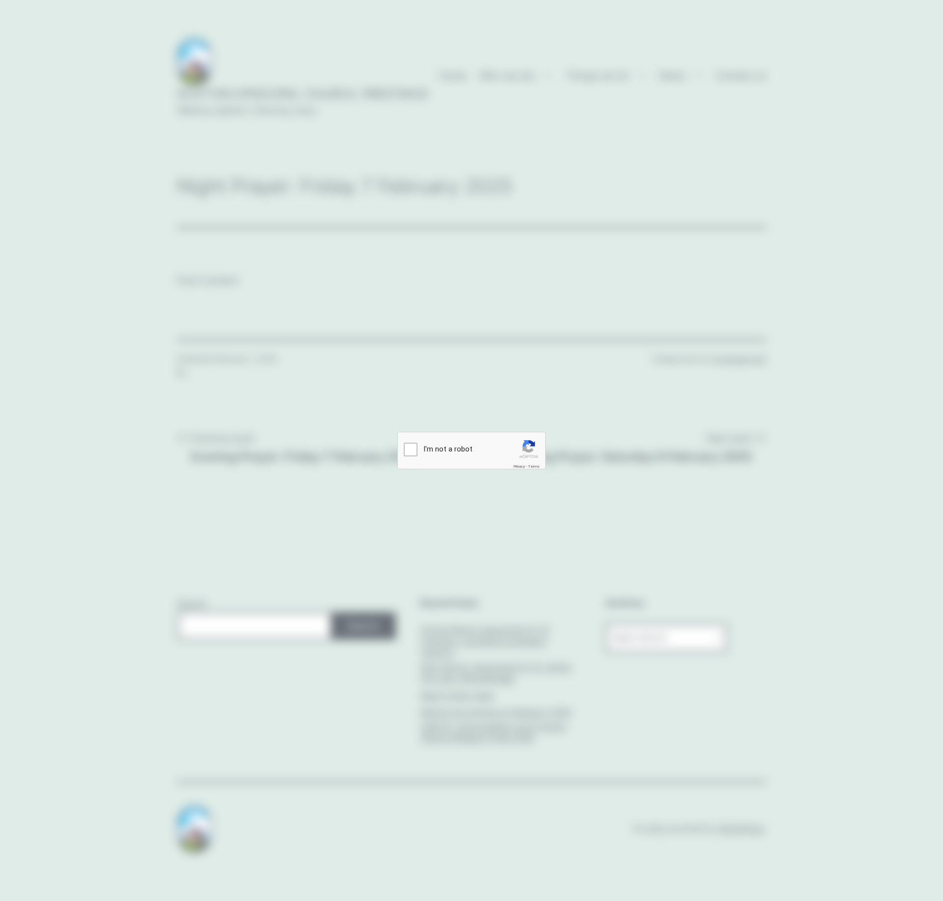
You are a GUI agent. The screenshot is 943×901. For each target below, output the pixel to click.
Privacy (519, 466)
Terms (534, 466)
